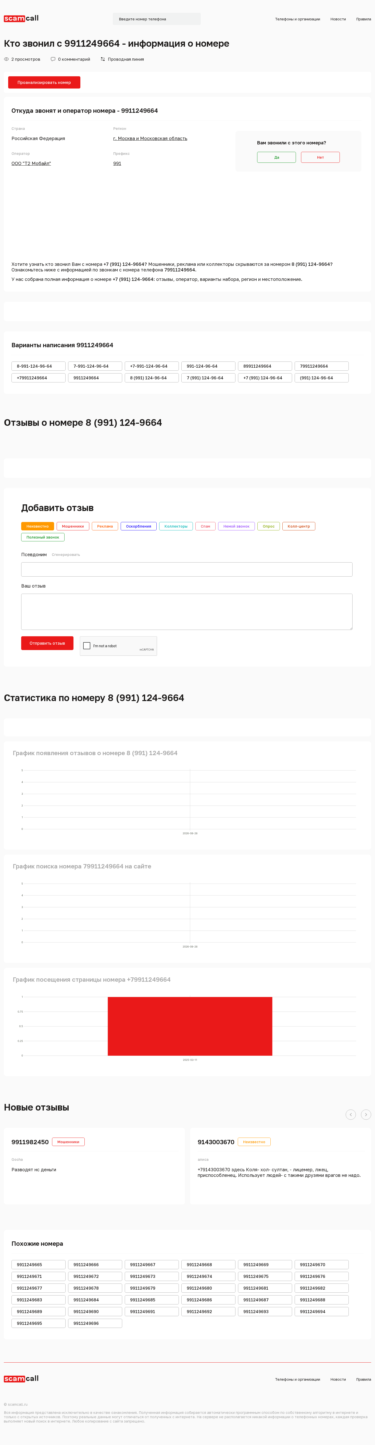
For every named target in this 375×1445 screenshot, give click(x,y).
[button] (351, 1115)
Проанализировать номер (44, 82)
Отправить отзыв (47, 643)
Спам (205, 526)
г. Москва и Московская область (150, 138)
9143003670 (216, 1141)
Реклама (105, 526)
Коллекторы (176, 526)
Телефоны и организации (297, 19)
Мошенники (73, 526)
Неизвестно (38, 526)
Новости (338, 19)
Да (276, 157)
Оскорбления (138, 526)
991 (117, 163)
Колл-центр (299, 526)
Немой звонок (236, 526)
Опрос (268, 526)
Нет (320, 157)
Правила (363, 19)
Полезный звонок (43, 537)
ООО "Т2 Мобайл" (31, 163)
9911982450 (30, 1141)
